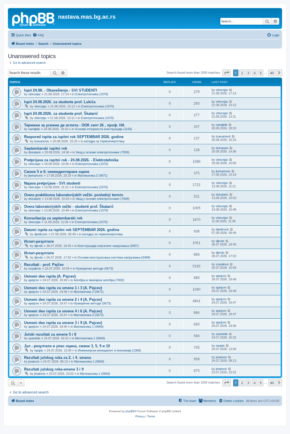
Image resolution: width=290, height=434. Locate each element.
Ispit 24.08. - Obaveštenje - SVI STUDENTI (60, 90)
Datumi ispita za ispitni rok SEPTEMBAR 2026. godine (71, 230)
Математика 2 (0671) (93, 175)
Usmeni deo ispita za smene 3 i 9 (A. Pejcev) (63, 323)
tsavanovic (41, 141)
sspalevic (34, 268)
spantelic (34, 338)
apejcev (33, 280)
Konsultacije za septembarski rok (53, 218)
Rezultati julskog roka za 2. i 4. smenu (57, 357)
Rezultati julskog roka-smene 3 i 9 (54, 369)
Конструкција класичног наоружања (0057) (108, 245)
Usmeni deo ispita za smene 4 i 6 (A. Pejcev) (63, 311)
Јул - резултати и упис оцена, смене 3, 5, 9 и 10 (67, 346)
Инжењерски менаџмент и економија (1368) (109, 350)
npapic (38, 350)
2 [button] (242, 72)
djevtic (38, 245)
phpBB (130, 411)
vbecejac (34, 94)
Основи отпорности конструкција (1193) (103, 129)
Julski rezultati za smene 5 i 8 (50, 334)
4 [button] (254, 72)
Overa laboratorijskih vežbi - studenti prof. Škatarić (69, 206)
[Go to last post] (231, 90)
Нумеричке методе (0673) (94, 268)
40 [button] (272, 72)
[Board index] (33, 18)
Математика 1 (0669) (89, 326)
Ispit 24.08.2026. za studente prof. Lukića (59, 102)
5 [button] (261, 72)
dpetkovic (41, 234)
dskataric (34, 152)
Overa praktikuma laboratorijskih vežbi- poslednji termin (73, 195)
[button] (226, 72)
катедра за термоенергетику (104, 141)
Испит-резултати (39, 241)
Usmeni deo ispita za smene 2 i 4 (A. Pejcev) (63, 299)
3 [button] (248, 72)
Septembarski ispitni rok (45, 148)
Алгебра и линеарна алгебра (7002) (99, 280)
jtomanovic (35, 175)
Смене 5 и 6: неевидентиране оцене (56, 172)
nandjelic (34, 129)
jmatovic (34, 361)
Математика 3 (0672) (89, 315)
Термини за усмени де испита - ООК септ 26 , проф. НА (74, 125)
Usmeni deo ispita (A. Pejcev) (50, 276)
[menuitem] (38, 35)
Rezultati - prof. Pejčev (44, 264)
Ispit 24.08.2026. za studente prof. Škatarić (61, 113)
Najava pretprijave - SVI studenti (52, 183)
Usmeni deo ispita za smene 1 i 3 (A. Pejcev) (63, 288)
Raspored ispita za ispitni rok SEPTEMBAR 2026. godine (73, 137)
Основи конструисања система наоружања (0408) (114, 257)
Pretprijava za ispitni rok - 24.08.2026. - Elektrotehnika (71, 160)
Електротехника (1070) (91, 94)
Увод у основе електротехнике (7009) (102, 152)
